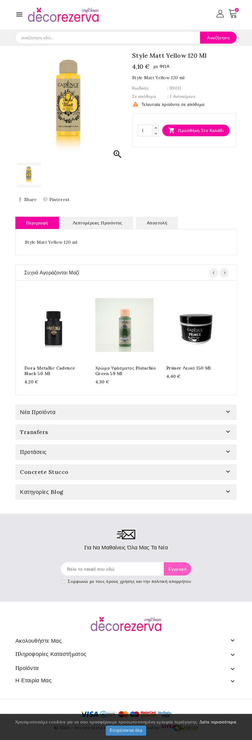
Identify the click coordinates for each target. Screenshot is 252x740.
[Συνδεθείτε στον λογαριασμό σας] (220, 13)
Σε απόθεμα (144, 96)
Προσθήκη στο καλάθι (195, 130)
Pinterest (59, 199)
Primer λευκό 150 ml (188, 368)
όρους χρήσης (120, 581)
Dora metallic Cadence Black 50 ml (49, 370)
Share (30, 199)
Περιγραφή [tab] (37, 223)
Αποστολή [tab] (157, 223)
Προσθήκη (47, 324)
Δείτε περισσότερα (217, 722)
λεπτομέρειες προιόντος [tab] (97, 223)
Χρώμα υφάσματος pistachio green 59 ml (125, 370)
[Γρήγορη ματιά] (59, 324)
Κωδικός (140, 88)
